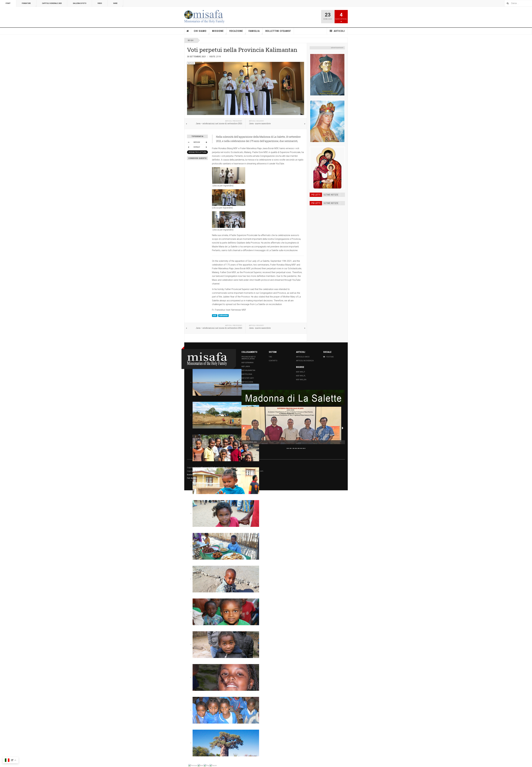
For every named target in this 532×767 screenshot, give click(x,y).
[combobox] (518, 3)
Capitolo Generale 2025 (52, 3)
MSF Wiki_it (300, 372)
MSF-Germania (247, 363)
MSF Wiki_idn (301, 380)
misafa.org (237, 471)
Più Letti (315, 203)
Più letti (315, 194)
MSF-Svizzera (247, 382)
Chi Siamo (200, 30)
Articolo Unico (303, 357)
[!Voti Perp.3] (258, 219)
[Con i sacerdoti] (258, 197)
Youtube (330, 357)
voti (214, 315)
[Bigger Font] (206, 142)
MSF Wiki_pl (300, 376)
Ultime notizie (331, 194)
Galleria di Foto (79, 3)
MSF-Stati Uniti (247, 378)
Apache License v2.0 (249, 475)
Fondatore (26, 3)
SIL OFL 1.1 (218, 478)
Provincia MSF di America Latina (248, 358)
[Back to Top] (2, 493)
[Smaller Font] (188, 142)
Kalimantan (223, 315)
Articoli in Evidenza (305, 361)
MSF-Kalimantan (248, 370)
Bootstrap (191, 475)
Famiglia (254, 30)
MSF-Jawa (245, 366)
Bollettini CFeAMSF (278, 30)
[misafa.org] (204, 16)
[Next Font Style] (206, 147)
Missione (218, 30)
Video (100, 3)
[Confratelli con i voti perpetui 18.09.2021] (258, 175)
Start (8, 3)
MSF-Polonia (246, 374)
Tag (270, 357)
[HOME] (187, 31)
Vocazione (236, 30)
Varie (115, 3)
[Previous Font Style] (188, 147)
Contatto (273, 361)
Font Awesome (193, 478)
